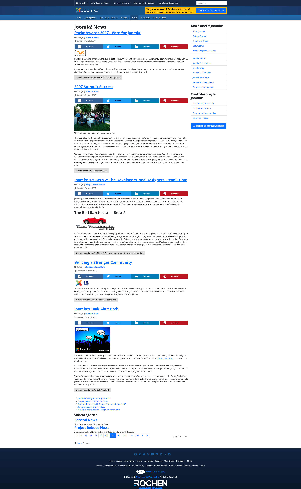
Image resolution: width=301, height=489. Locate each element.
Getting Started (199, 36)
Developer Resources (168, 3)
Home (78, 17)
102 (118, 435)
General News (92, 37)
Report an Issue (191, 465)
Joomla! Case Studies (202, 63)
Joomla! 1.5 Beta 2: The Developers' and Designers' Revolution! (130, 179)
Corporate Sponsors (202, 108)
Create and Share (200, 41)
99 (101, 435)
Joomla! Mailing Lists (202, 72)
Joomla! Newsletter (201, 77)
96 (86, 435)
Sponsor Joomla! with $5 (156, 465)
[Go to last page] (146, 435)
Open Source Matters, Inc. (147, 477)
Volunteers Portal (200, 118)
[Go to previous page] (81, 435)
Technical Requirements (203, 87)
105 (137, 435)
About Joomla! (90, 17)
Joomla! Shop (198, 68)
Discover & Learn (121, 3)
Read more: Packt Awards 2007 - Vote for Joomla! (99, 77)
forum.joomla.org (165, 358)
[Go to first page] (76, 435)
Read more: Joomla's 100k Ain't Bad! (93, 390)
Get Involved (198, 46)
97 (91, 435)
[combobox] (211, 3)
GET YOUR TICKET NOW (211, 10)
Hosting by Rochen (150, 487)
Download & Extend (100, 3)
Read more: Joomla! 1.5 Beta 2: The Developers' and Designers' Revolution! (110, 253)
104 (131, 435)
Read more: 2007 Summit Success (92, 170)
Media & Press (159, 17)
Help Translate (175, 465)
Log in (202, 465)
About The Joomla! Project (204, 50)
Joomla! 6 (125, 17)
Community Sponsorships (204, 113)
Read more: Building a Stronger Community (96, 299)
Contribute (145, 17)
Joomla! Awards (199, 58)
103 (125, 435)
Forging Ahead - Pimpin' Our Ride (93, 401)
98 (96, 435)
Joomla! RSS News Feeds (203, 82)
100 (106, 435)
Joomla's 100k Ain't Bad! (96, 308)
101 (112, 435)
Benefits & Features (108, 17)
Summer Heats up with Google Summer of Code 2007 (102, 404)
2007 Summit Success (93, 86)
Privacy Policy (124, 465)
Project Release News (95, 184)
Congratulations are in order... (91, 407)
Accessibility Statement (106, 465)
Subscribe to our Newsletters (208, 125)
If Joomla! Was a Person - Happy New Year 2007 (99, 409)
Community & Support (144, 3)
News (134, 17)
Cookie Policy (138, 465)
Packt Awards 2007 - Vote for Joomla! (107, 32)
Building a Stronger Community (103, 262)
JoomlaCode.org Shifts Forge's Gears (94, 398)
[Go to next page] (142, 435)
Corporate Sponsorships (204, 103)
